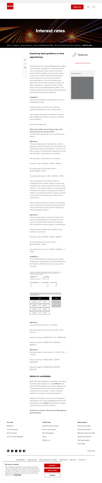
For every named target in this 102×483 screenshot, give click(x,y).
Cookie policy (17, 475)
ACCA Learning (12, 429)
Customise (52, 475)
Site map (73, 460)
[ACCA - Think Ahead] (10, 9)
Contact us (82, 460)
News (44, 437)
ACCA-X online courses (50, 426)
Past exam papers (84, 440)
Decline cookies (52, 470)
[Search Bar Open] (88, 7)
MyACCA (10, 426)
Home (9, 45)
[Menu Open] (93, 7)
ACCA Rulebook (48, 433)
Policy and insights (84, 426)
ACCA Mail (81, 444)
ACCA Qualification (84, 429)
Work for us (46, 440)
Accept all (52, 465)
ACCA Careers (12, 433)
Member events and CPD (86, 433)
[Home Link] (91, 451)
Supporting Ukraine (84, 437)
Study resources (26, 45)
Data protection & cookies (48, 460)
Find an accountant (49, 429)
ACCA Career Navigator (15, 437)
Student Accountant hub (83, 63)
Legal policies (32, 460)
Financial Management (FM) (43, 45)
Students (16, 45)
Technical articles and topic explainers (67, 45)
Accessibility (20, 460)
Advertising (63, 460)
